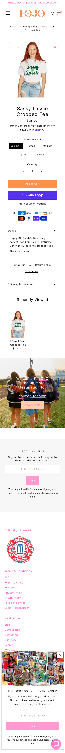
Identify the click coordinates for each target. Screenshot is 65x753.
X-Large (39, 154)
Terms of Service (15, 602)
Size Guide (31, 271)
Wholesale (11, 650)
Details (12, 230)
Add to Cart (32, 183)
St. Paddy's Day (28, 26)
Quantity (32, 164)
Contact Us (11, 634)
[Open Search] (52, 13)
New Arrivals (32, 404)
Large (23, 154)
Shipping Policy (14, 582)
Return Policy (43, 265)
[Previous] (10, 47)
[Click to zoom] (55, 47)
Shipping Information (20, 284)
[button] (56, 744)
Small (31, 145)
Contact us (18, 265)
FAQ (30, 265)
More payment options (32, 203)
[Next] (19, 47)
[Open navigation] (8, 13)
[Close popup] (60, 655)
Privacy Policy (13, 592)
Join (32, 480)
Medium (47, 145)
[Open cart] (58, 13)
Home (13, 26)
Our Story (10, 639)
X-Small (16, 145)
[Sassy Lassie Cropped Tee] (18, 324)
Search (9, 645)
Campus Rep (12, 629)
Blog (7, 624)
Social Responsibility (17, 607)
